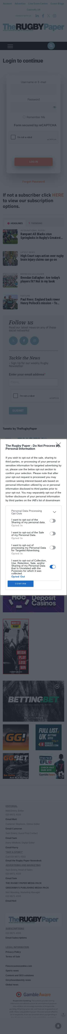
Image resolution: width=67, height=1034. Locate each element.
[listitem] (33, 512)
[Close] (59, 446)
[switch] (53, 521)
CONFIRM (20, 584)
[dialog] (33, 517)
